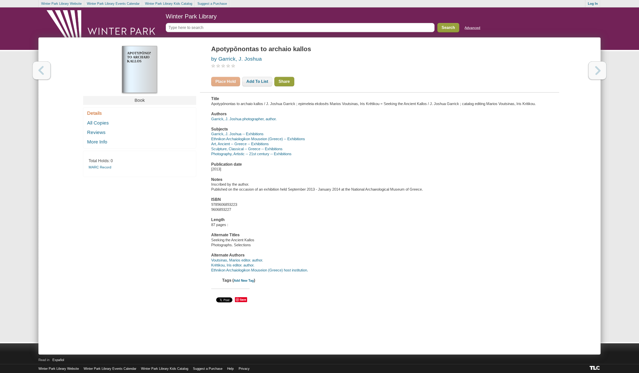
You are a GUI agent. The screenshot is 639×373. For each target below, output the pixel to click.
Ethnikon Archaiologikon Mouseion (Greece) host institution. (259, 270)
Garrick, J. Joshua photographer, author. (244, 119)
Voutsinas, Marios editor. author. (237, 260)
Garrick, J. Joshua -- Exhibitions (237, 134)
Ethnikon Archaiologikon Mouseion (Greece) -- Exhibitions (258, 139)
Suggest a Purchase (212, 3)
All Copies (98, 122)
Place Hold (225, 81)
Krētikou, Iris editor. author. (232, 265)
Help (230, 369)
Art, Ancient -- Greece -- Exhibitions (240, 144)
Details (94, 113)
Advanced (472, 28)
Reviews (96, 132)
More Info (97, 141)
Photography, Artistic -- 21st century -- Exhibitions (251, 154)
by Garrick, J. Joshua (236, 59)
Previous (41, 70)
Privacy (244, 369)
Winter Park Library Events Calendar (113, 3)
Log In (593, 3)
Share (284, 81)
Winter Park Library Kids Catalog (168, 3)
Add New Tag (244, 280)
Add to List (257, 81)
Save (243, 299)
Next (597, 70)
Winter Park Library (191, 16)
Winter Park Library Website (61, 3)
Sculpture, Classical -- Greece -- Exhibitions (247, 149)
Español (58, 360)
